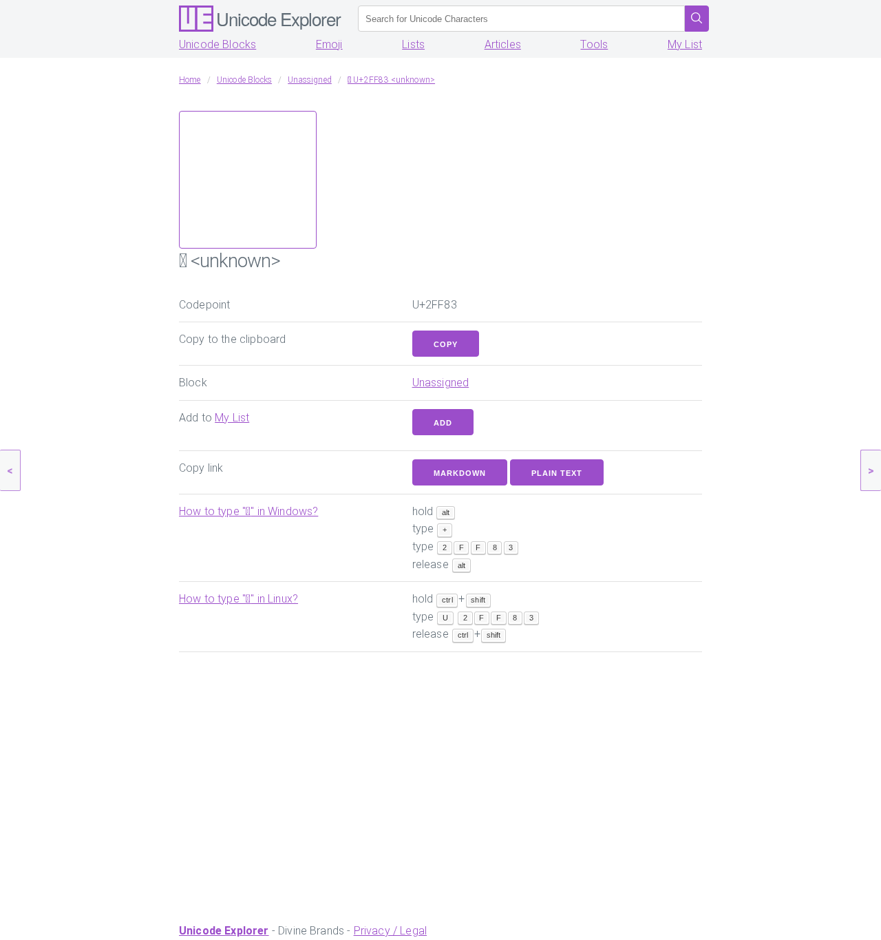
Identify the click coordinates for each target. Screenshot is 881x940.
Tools (594, 44)
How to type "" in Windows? (248, 511)
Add (443, 423)
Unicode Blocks (217, 44)
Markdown (460, 473)
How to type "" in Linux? (238, 598)
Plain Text (556, 473)
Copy (446, 344)
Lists (413, 44)
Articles (503, 44)
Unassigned (440, 382)
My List (685, 44)
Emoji (329, 44)
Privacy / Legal (390, 930)
